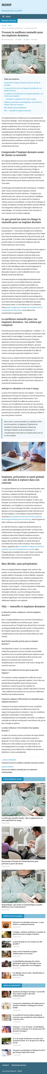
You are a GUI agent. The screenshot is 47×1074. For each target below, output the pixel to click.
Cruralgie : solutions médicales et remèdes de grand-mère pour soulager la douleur (29, 933)
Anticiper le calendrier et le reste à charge (21, 99)
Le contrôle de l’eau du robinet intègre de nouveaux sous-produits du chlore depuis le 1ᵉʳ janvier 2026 (28, 1017)
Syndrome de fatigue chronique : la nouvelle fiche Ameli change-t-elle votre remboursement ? (29, 994)
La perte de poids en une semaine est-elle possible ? (27, 943)
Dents (9, 25)
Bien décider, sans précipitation (15, 108)
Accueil (4, 25)
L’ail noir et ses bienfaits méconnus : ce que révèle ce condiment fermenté (28, 923)
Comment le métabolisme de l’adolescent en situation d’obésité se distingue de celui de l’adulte (29, 1005)
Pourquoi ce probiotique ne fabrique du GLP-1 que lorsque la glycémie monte (29, 1051)
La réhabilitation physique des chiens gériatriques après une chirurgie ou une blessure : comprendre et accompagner (27, 963)
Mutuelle (34, 39)
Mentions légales (19, 1065)
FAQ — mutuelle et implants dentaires (17, 111)
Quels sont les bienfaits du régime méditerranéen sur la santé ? (25, 953)
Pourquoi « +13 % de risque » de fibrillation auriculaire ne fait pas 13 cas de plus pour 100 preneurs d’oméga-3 (29, 1029)
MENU (8, 17)
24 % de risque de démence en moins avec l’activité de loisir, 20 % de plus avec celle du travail (28, 1041)
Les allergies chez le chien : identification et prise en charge (28, 974)
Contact (5, 1065)
